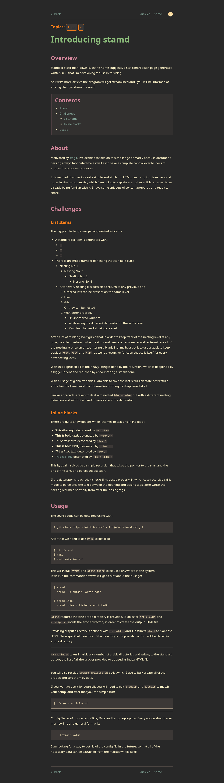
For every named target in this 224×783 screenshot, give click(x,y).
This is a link (63, 457)
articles (145, 14)
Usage (63, 130)
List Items (70, 119)
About (63, 108)
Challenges (67, 113)
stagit (73, 158)
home (158, 14)
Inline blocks (72, 124)
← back (56, 14)
